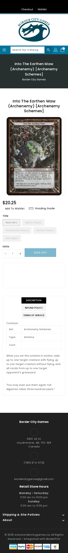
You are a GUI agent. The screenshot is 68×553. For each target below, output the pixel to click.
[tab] (33, 300)
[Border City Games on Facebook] (24, 4)
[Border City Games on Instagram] (37, 4)
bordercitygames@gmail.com (34, 479)
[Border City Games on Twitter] (30, 4)
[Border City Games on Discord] (44, 4)
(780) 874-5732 (34, 462)
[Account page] (55, 49)
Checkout (27, 9)
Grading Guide (45, 208)
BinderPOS (53, 539)
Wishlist (42, 9)
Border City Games (34, 79)
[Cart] (62, 49)
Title (6, 216)
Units (6, 246)
